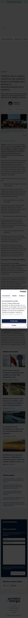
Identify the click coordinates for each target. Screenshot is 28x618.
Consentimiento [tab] (6, 295)
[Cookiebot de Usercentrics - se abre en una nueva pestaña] (20, 292)
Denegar (14, 325)
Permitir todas (14, 321)
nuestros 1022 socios (14, 303)
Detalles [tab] (14, 295)
